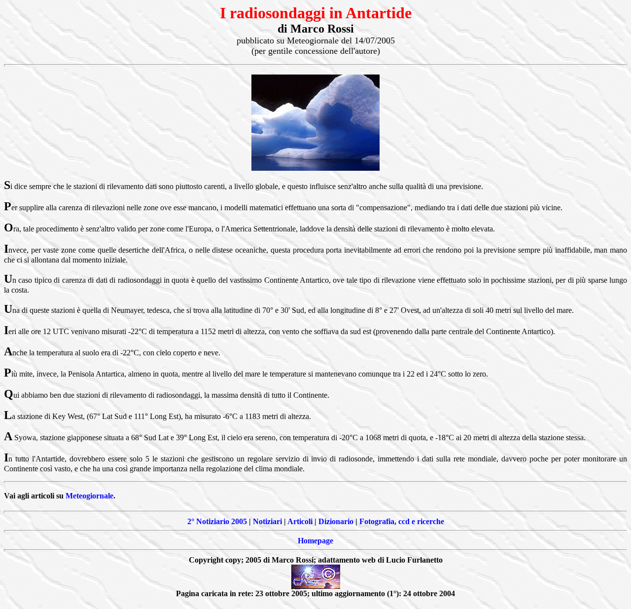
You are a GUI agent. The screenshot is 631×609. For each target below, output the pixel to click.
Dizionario (335, 521)
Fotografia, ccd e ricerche (401, 521)
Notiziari (267, 521)
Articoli (300, 521)
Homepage (315, 540)
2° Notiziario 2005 (217, 521)
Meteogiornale (89, 496)
